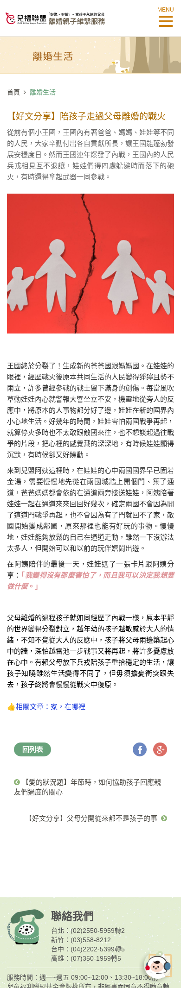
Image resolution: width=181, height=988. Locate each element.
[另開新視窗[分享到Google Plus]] (160, 749)
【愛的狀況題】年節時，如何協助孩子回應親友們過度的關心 (87, 787)
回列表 (32, 749)
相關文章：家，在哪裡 (50, 707)
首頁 (13, 92)
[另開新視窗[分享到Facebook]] (140, 749)
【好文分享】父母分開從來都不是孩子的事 (93, 818)
